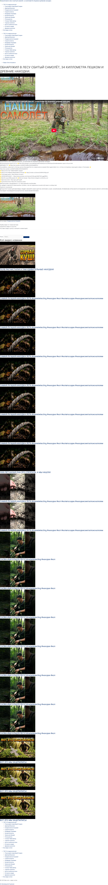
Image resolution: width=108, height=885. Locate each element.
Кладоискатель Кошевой (11, 10)
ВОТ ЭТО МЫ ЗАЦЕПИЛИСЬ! (13, 762)
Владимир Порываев (10, 13)
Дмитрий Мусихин (10, 8)
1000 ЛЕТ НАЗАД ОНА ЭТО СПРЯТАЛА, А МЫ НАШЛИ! (25, 472)
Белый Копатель (9, 15)
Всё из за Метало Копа (11, 24)
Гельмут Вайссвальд (10, 21)
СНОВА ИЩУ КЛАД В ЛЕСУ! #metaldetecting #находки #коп (27, 559)
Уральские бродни (10, 17)
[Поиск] (26, 237)
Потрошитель (8, 19)
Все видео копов (7, 30)
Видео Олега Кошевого (9, 62)
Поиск (1, 236)
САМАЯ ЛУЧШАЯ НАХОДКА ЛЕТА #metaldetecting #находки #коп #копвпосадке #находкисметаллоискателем (51, 298)
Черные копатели (10, 22)
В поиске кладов (9, 26)
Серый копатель (9, 12)
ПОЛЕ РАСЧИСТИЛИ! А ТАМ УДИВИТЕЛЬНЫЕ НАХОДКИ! (27, 269)
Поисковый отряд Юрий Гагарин (13, 6)
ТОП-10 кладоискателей (9, 4)
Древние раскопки (10, 28)
